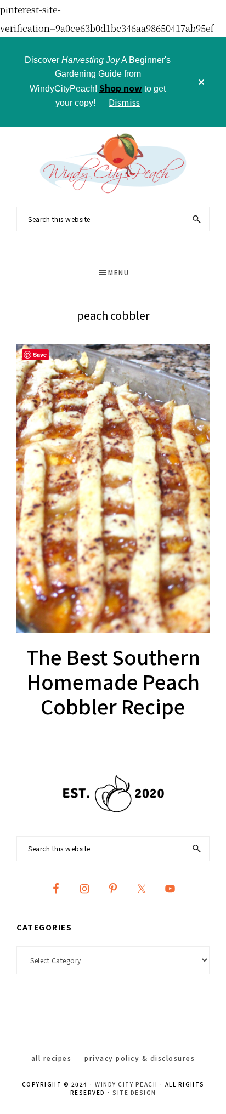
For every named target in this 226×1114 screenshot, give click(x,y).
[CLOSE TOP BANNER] (201, 82)
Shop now (120, 87)
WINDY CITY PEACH (126, 1084)
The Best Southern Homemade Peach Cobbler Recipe (113, 681)
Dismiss (124, 102)
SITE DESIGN (134, 1092)
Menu (118, 272)
